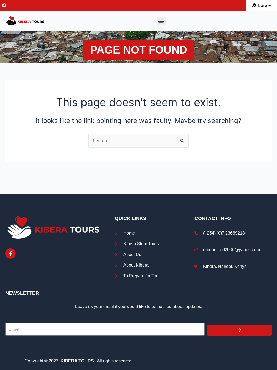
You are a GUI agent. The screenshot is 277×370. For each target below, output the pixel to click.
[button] (161, 21)
